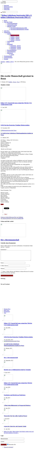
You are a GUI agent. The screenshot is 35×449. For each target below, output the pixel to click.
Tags (5, 312)
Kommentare (7, 311)
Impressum (6, 5)
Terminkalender (8, 56)
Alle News (6, 31)
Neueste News (7, 309)
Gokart (12, 54)
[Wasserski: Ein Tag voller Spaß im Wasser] (6, 413)
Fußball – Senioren (15, 40)
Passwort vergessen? (8, 447)
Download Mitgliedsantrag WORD (19, 29)
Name (2, 262)
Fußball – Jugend (14, 38)
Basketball (10, 44)
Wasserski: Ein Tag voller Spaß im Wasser (15, 416)
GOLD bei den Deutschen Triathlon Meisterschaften (15, 125)
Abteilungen (7, 32)
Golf (8, 42)
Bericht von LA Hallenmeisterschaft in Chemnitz (17, 369)
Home (5, 20)
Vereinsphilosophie (12, 25)
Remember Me (12, 444)
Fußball (9, 33)
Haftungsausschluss (8, 6)
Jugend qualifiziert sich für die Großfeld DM (12, 218)
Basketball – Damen (15, 47)
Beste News (6, 310)
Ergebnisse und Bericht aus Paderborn (14, 395)
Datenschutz (6, 8)
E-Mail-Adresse (4, 265)
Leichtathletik (10, 41)
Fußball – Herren (14, 35)
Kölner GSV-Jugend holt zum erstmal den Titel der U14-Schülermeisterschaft (18, 324)
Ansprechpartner (8, 57)
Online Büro (7, 9)
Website (2, 268)
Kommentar (4, 249)
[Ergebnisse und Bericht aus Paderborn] (6, 392)
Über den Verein (8, 22)
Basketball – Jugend (15, 48)
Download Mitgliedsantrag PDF (18, 28)
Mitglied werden (11, 26)
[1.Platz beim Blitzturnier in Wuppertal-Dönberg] (6, 402)
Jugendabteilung (11, 51)
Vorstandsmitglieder (12, 23)
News (18, 82)
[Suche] (1, 12)
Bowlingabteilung (11, 50)
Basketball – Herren (15, 45)
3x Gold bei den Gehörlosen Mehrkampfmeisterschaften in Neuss (14, 344)
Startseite (3, 61)
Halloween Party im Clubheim (12, 217)
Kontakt (6, 59)
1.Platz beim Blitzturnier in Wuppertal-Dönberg (17, 405)
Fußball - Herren (10, 61)
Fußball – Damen (14, 37)
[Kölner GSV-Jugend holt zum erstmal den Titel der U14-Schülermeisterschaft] (8, 380)
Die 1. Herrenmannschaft (10, 240)
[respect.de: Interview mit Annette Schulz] (6, 423)
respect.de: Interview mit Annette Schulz (15, 426)
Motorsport (10, 53)
